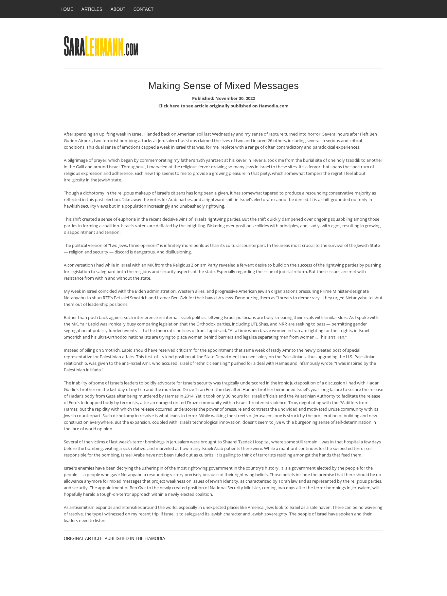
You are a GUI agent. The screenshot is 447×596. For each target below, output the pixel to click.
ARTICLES (91, 9)
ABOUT (118, 9)
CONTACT (143, 9)
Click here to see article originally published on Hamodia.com (223, 106)
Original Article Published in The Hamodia (114, 538)
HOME (67, 9)
